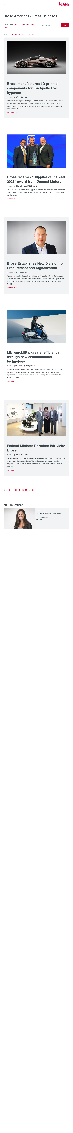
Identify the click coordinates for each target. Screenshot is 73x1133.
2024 (16, 24)
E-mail (40, 519)
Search (65, 25)
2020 (6, 27)
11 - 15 (17, 34)
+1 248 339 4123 (43, 517)
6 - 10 (11, 34)
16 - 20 (24, 34)
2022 (27, 24)
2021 (32, 24)
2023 (22, 24)
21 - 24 (31, 34)
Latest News (8, 24)
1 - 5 (5, 34)
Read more (11, 112)
